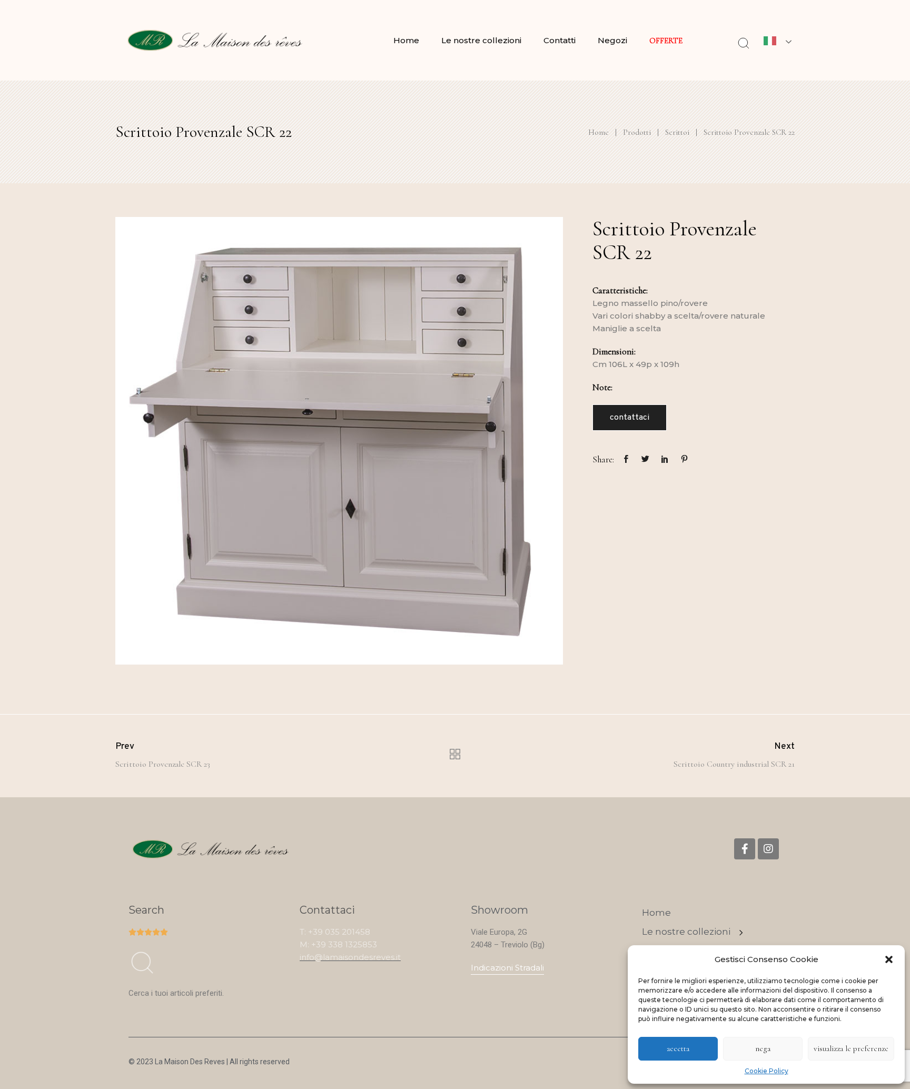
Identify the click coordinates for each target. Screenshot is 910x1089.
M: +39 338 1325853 (338, 944)
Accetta (678, 1048)
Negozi (612, 40)
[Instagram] (768, 848)
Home (406, 40)
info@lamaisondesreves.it (350, 957)
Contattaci (629, 417)
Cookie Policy (766, 1071)
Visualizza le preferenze (851, 1048)
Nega (762, 1048)
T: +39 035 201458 (335, 932)
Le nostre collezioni (481, 40)
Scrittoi (677, 132)
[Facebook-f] (744, 848)
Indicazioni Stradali (507, 968)
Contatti (559, 40)
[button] (889, 959)
